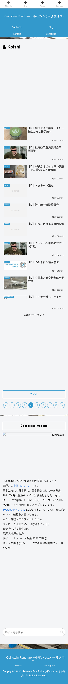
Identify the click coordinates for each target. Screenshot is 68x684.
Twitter (18, 665)
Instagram (49, 665)
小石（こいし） (22, 485)
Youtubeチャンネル (14, 509)
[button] (62, 632)
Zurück (34, 394)
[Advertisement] (34, 86)
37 (55, 405)
